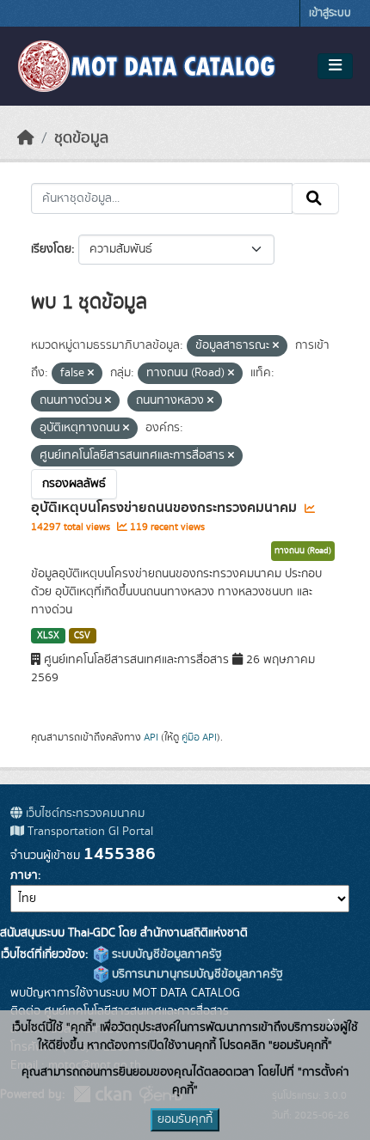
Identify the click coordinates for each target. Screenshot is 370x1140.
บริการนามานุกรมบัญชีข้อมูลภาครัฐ (195, 974)
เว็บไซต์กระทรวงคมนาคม (83, 813)
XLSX (48, 636)
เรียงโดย (51, 249)
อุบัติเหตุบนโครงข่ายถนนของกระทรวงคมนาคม (165, 508)
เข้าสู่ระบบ (330, 13)
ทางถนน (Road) (302, 551)
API (151, 737)
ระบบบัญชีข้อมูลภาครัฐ (165, 954)
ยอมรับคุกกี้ (185, 1119)
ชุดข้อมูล (81, 138)
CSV (82, 636)
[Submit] (315, 198)
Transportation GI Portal (88, 831)
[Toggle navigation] (335, 66)
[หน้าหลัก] (25, 138)
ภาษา (24, 875)
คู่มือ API (199, 737)
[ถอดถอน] (276, 346)
